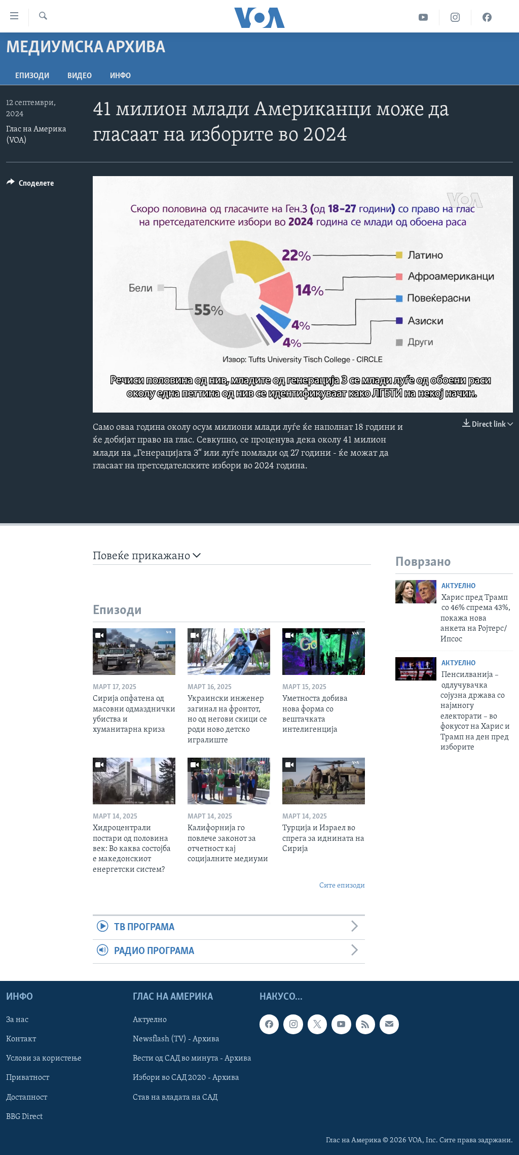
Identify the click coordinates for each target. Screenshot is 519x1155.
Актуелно (458, 586)
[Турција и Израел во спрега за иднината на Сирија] (323, 781)
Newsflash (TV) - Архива (176, 1040)
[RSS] (365, 1024)
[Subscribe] (389, 1024)
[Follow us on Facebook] (269, 1024)
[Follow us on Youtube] (341, 1024)
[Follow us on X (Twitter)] (317, 1024)
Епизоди (32, 76)
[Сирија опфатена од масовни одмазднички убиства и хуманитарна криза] (134, 651)
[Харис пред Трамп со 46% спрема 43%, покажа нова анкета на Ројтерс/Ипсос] (415, 591)
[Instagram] (455, 17)
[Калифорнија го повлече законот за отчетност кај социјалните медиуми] (229, 781)
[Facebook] (487, 17)
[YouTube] (423, 17)
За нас (17, 1020)
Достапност (26, 1098)
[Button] (30, 185)
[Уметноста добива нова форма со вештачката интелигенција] (323, 651)
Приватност (27, 1078)
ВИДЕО (79, 76)
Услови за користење (44, 1059)
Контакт (21, 1040)
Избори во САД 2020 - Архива (186, 1078)
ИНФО (120, 76)
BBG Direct (24, 1117)
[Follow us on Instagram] (293, 1024)
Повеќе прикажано (143, 556)
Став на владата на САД (175, 1098)
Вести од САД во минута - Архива (192, 1059)
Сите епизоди (342, 886)
